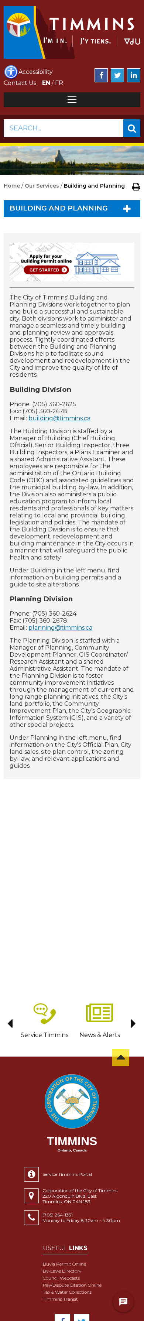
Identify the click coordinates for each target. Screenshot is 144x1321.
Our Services (42, 185)
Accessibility (35, 71)
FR (59, 82)
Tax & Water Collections (67, 1292)
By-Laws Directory (62, 1271)
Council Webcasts (61, 1278)
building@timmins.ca (59, 418)
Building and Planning (59, 208)
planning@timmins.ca (60, 627)
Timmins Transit (60, 1299)
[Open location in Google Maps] (33, 1195)
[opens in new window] (72, 262)
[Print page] (136, 186)
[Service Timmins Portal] (33, 1174)
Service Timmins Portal (67, 1174)
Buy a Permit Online (64, 1264)
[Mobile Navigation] (72, 99)
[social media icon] (101, 75)
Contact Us (20, 82)
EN (46, 82)
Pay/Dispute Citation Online (72, 1285)
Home (12, 185)
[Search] (131, 128)
